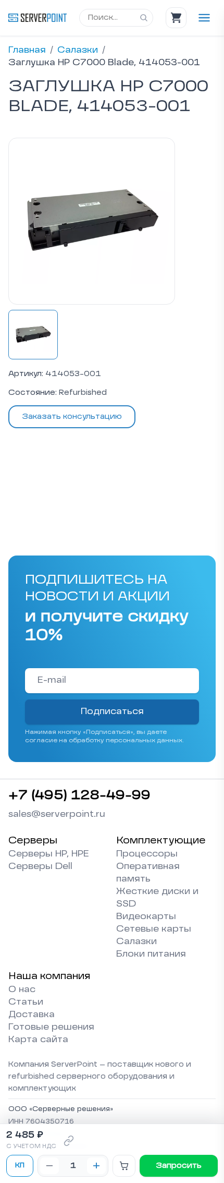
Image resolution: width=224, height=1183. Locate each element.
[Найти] (144, 18)
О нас (21, 990)
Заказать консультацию (72, 416)
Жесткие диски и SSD (157, 898)
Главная (27, 50)
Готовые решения (51, 1027)
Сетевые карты (153, 929)
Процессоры (147, 854)
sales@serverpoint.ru (56, 815)
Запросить (179, 1165)
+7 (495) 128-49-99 (79, 796)
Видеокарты (146, 917)
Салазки (77, 50)
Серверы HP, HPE (48, 854)
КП (19, 1166)
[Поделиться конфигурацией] (68, 1140)
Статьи (25, 1002)
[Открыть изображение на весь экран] (91, 221)
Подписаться (112, 712)
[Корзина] (176, 17)
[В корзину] (124, 1166)
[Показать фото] (33, 334)
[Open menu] (204, 17)
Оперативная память (148, 873)
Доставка (31, 1015)
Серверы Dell (40, 867)
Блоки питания (151, 954)
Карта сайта (38, 1040)
